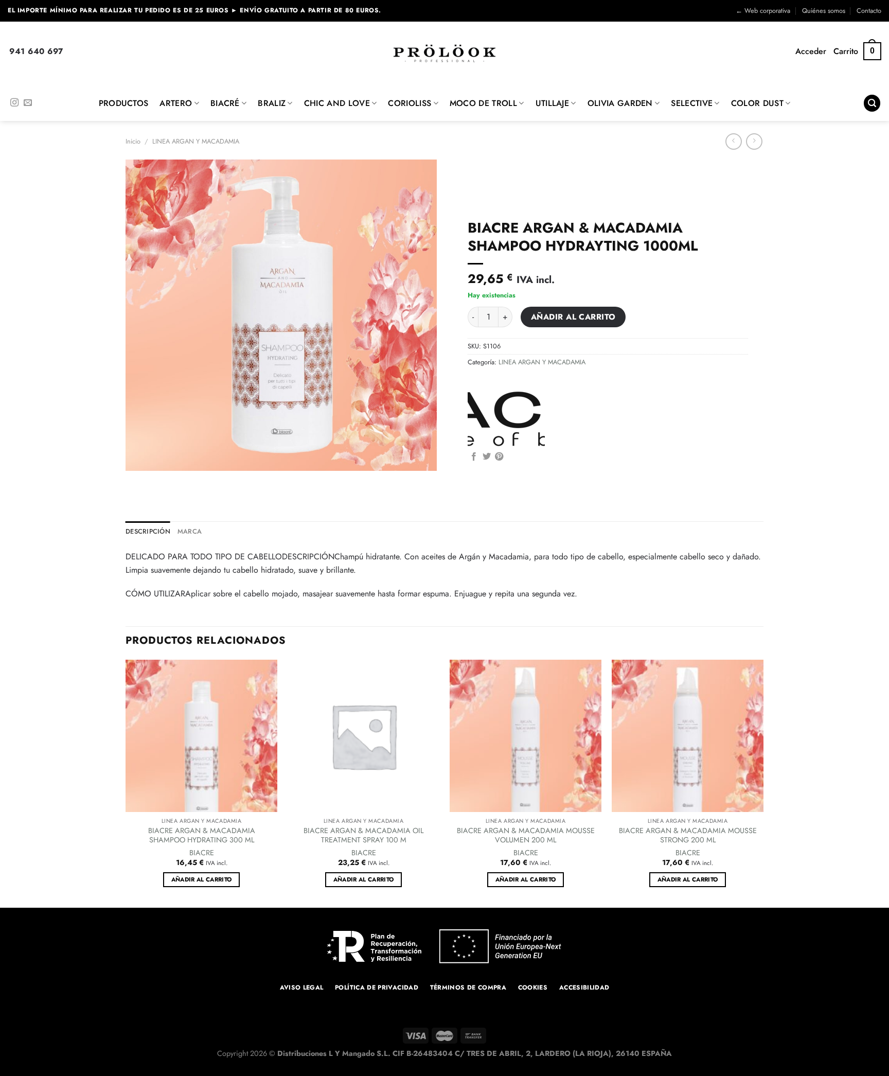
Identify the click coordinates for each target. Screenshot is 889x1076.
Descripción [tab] (148, 531)
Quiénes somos (823, 10)
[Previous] (126, 783)
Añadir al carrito (573, 317)
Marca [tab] (189, 531)
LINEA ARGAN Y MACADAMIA (195, 141)
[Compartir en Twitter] (487, 457)
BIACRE (201, 853)
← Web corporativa (763, 10)
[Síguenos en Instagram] (14, 103)
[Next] (763, 783)
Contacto (869, 10)
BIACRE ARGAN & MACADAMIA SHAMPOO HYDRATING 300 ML (201, 835)
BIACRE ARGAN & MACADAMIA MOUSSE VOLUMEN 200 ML (526, 835)
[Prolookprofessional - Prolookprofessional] (444, 53)
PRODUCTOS (124, 103)
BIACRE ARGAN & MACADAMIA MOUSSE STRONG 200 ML (688, 835)
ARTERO (175, 103)
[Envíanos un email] (28, 103)
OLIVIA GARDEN (620, 103)
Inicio (133, 141)
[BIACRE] (506, 417)
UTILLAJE (553, 103)
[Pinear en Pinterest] (499, 457)
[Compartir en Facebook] (474, 457)
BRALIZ (272, 103)
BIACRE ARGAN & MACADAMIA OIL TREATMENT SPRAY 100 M (363, 835)
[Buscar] (872, 103)
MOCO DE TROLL (483, 103)
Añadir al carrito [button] (201, 879)
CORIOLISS (409, 103)
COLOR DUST (757, 103)
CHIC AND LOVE (337, 103)
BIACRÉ (225, 103)
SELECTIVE (692, 103)
